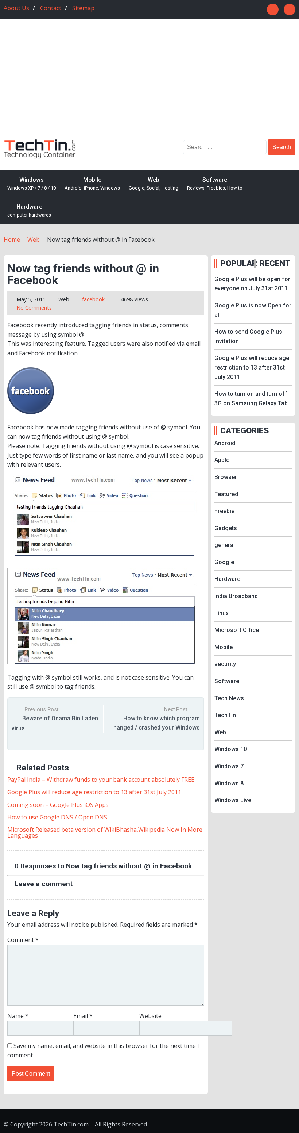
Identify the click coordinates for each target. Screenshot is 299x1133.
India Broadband (236, 596)
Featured (226, 494)
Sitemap (83, 8)
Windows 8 (229, 783)
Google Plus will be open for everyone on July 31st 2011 (252, 284)
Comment (23, 940)
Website (150, 1016)
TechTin (225, 715)
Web (153, 183)
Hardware (29, 210)
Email (83, 1016)
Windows (31, 183)
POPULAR (236, 263)
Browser (225, 477)
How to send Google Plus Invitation (248, 336)
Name (17, 1016)
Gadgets (225, 528)
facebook (93, 299)
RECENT (275, 263)
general (224, 544)
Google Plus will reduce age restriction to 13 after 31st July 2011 (251, 367)
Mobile (92, 183)
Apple (221, 459)
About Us (16, 8)
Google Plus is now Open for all (252, 310)
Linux (221, 613)
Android (224, 443)
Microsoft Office (236, 630)
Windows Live (232, 800)
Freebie (224, 511)
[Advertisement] (149, 85)
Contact (50, 8)
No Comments (34, 307)
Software (214, 183)
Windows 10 (230, 749)
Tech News (229, 698)
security (225, 664)
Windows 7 (229, 766)
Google (224, 562)
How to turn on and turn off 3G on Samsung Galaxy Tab (251, 398)
